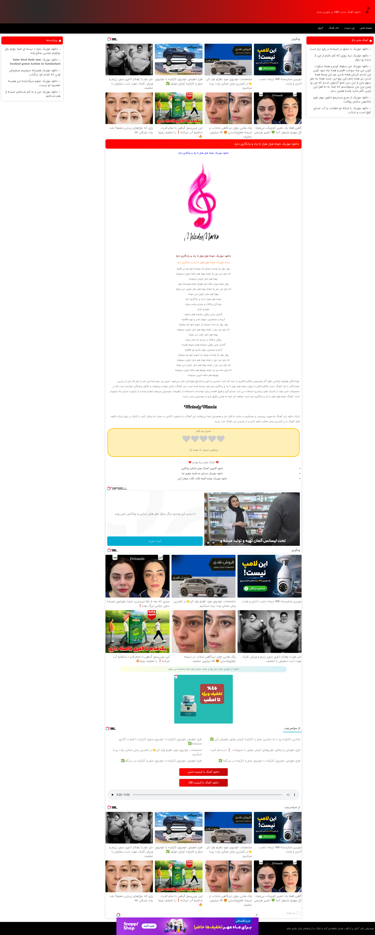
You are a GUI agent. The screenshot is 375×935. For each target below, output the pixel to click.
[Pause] (208, 542)
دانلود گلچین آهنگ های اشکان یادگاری (202, 468)
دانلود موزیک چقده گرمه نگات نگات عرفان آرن (202, 478)
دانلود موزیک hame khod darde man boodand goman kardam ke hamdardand (35, 62)
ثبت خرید (154, 541)
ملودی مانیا (203, 309)
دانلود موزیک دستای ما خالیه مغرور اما (202, 473)
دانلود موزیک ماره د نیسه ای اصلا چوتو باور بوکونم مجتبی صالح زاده (32, 51)
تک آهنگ (334, 28)
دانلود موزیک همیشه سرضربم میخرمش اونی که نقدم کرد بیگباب (34, 72)
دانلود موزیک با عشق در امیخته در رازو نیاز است (339, 49)
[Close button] (257, 915)
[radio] (221, 439)
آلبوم (320, 28)
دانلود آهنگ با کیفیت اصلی (203, 772)
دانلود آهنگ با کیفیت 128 (203, 783)
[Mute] (213, 542)
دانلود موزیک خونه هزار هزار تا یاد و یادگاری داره (267, 144)
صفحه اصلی (366, 28)
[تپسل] (118, 915)
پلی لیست (349, 28)
